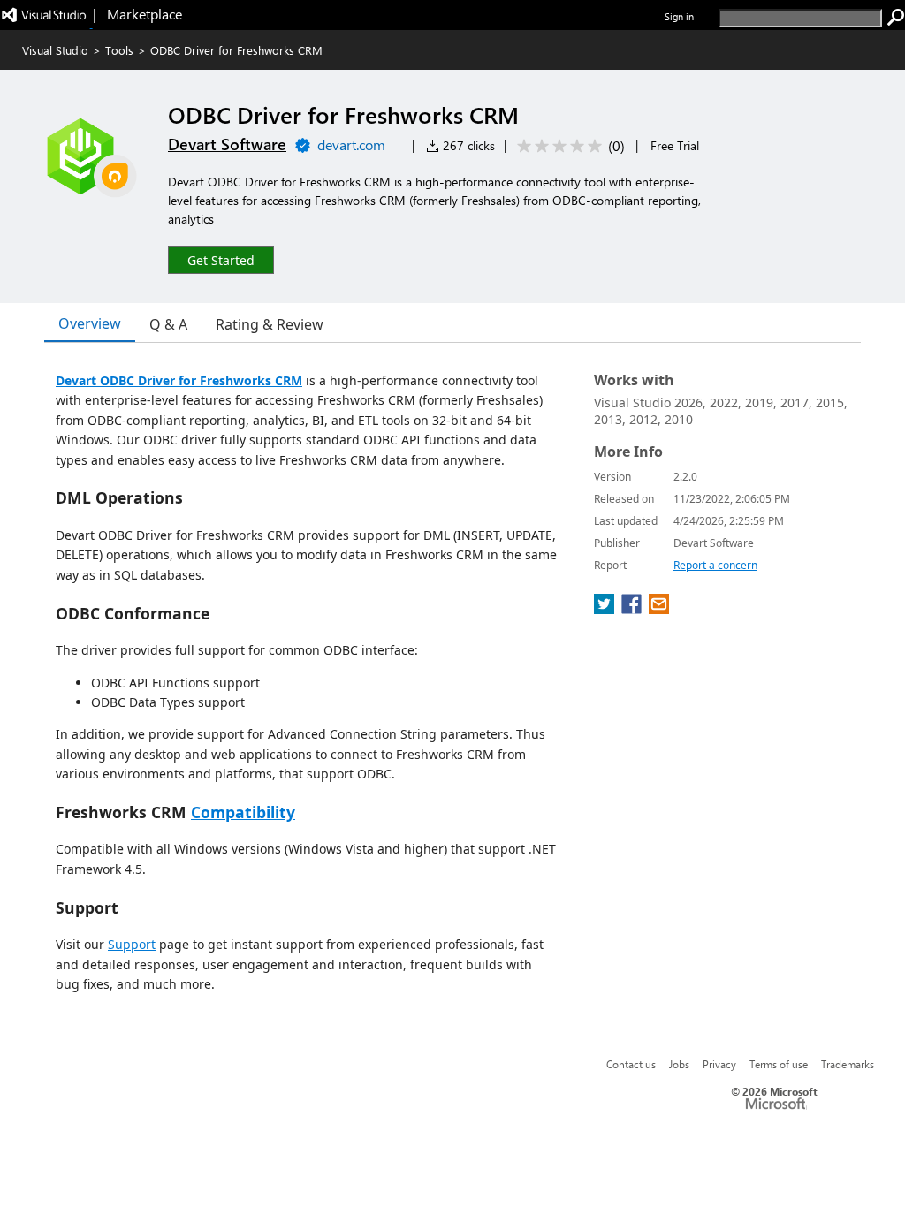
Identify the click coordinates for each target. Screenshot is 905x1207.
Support (132, 944)
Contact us (631, 1064)
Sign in (679, 16)
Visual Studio (55, 49)
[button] (221, 259)
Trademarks (847, 1064)
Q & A (168, 324)
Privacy (719, 1064)
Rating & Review (269, 324)
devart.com (351, 144)
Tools (119, 49)
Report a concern (715, 565)
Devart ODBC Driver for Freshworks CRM (179, 380)
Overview (89, 323)
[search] (896, 18)
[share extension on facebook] (633, 609)
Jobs (679, 1064)
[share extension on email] (659, 609)
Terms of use (778, 1064)
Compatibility (243, 812)
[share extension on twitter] (606, 609)
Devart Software (227, 144)
